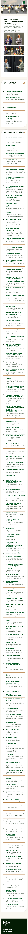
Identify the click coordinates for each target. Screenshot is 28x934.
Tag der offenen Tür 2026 (13, 330)
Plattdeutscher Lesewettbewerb (11, 744)
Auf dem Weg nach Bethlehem (15, 456)
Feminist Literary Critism (14, 598)
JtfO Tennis (9, 754)
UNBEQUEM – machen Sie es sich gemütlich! (15, 496)
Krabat (8, 212)
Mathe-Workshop (11, 513)
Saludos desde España (13, 553)
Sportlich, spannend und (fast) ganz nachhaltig (14, 353)
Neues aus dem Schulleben (14, 91)
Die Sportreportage (12, 112)
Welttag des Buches (12, 784)
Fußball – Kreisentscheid (14, 898)
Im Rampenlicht (11, 107)
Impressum (7, 929)
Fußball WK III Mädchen (13, 714)
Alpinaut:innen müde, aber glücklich (14, 627)
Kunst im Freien (11, 642)
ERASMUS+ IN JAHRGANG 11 (13, 869)
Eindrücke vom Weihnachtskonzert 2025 (13, 476)
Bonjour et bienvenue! (13, 791)
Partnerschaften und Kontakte (13, 117)
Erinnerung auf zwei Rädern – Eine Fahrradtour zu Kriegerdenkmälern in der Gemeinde (15, 566)
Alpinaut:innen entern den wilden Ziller (14, 635)
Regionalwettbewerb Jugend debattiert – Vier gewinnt (15, 386)
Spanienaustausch (11, 876)
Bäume (8, 820)
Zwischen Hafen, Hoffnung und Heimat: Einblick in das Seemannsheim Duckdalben (14, 395)
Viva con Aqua (10, 884)
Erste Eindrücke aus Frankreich (12, 589)
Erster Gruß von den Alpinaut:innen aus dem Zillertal (13, 664)
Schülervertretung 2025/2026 (15, 612)
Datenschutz (8, 931)
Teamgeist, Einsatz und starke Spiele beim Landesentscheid (15, 296)
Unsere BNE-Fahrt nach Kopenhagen (13, 535)
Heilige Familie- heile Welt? (14, 462)
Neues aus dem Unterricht (14, 97)
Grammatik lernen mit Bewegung (13, 763)
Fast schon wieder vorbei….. (15, 469)
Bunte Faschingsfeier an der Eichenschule (13, 313)
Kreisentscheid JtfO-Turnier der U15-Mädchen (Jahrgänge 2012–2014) (15, 186)
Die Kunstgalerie (11, 104)
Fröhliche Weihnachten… (14, 450)
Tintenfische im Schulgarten (15, 153)
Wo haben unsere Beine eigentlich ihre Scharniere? (14, 246)
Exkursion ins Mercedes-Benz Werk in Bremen (15, 369)
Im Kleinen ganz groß (13, 253)
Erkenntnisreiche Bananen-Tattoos (14, 699)
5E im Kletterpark (11, 737)
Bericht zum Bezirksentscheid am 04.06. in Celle (15, 177)
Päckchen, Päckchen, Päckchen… (12, 519)
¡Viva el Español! (11, 804)
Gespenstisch (10, 648)
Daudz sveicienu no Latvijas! (15, 828)
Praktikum (9, 88)
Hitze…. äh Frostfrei (12, 443)
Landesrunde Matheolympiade (11, 305)
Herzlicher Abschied (12, 361)
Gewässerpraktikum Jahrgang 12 (12, 229)
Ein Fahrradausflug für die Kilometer (14, 605)
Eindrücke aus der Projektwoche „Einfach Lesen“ (13, 205)
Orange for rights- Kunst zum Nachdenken (14, 504)
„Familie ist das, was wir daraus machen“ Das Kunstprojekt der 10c (13, 345)
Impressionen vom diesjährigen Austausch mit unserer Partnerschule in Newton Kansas (14, 544)
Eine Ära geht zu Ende (12, 427)
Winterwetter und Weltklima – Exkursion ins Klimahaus (15, 434)
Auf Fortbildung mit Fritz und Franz (14, 321)
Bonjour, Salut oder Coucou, (15, 844)
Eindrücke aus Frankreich (14, 556)
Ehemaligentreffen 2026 (13, 219)
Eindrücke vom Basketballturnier (12, 420)
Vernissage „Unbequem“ (13, 489)
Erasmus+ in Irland (12, 575)
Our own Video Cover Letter (15, 770)
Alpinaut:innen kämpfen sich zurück (15, 619)
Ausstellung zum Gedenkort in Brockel (15, 238)
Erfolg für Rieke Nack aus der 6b (15, 337)
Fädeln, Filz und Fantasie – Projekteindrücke (14, 196)
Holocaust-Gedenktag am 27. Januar (15, 377)
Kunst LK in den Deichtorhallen (11, 891)
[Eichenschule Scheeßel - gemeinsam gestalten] (4, 2)
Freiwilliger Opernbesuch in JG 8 (15, 138)
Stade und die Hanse (12, 850)
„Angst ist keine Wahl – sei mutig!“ (14, 674)
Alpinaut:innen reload (13, 655)
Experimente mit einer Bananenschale (13, 682)
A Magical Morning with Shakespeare (14, 527)
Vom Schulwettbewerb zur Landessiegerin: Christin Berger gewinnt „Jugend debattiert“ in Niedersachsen (15, 279)
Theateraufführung (12, 799)
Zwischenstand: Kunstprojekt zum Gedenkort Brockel (15, 268)
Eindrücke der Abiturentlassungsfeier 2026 (15, 168)
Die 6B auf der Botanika (13, 812)
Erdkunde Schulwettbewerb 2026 (15, 288)
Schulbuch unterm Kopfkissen (12, 581)
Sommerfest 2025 (11, 722)
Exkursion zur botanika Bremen (13, 777)
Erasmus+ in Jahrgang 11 (13, 856)
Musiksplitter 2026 (11, 160)
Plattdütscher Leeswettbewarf (11, 835)
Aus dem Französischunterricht (13, 695)
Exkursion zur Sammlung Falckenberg (14, 260)
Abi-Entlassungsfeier (12, 691)
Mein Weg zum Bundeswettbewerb (12, 146)
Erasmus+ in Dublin (12, 904)
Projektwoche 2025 (12, 708)
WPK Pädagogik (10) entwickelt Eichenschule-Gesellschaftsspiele (14, 481)
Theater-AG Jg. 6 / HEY (12, 729)
